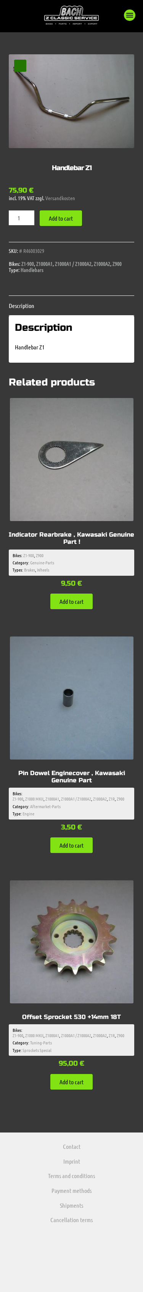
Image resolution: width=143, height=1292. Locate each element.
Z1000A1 (44, 263)
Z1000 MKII (34, 799)
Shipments (71, 1205)
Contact (71, 1146)
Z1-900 (27, 263)
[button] (129, 15)
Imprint (71, 1161)
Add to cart (61, 218)
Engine (28, 813)
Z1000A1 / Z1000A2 (73, 263)
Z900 (117, 263)
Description (21, 305)
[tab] (72, 305)
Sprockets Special (36, 1050)
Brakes (29, 570)
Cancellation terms (71, 1219)
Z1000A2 (102, 263)
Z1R (112, 799)
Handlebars (32, 269)
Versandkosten (60, 197)
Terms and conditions (71, 1175)
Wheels (43, 570)
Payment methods (71, 1190)
